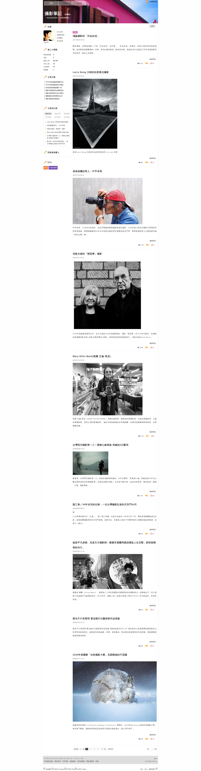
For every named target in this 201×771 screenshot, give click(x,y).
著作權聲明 (81, 761)
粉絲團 (48, 769)
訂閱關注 (60, 38)
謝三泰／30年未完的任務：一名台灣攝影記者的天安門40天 (105, 504)
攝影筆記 (53, 13)
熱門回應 (57, 117)
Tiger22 (46, 42)
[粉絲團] (44, 768)
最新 (152, 26)
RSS (45, 168)
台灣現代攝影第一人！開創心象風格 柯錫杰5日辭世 (101, 445)
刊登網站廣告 (48, 761)
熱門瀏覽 (48, 117)
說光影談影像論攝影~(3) (54, 87)
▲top (155, 758)
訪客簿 (79, 3)
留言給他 (60, 41)
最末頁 (110, 749)
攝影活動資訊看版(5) (52, 99)
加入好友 (60, 32)
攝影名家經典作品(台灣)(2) (54, 93)
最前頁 (76, 749)
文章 (51, 3)
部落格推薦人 (53, 152)
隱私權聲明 (90, 761)
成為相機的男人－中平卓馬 (87, 171)
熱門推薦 (67, 117)
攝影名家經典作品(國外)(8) (54, 90)
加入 (146, 769)
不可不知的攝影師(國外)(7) (54, 82)
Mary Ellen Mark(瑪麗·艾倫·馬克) (92, 356)
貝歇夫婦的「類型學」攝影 (87, 253)
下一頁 (103, 749)
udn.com (154, 761)
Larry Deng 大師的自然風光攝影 (91, 72)
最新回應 (57, 114)
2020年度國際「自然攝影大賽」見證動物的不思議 (100, 654)
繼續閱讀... (153, 59)
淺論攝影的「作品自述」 (86, 36)
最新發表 (48, 114)
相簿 (65, 3)
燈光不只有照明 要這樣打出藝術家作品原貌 (96, 618)
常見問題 (65, 761)
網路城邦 (152, 769)
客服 (97, 761)
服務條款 (73, 761)
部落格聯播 (53, 168)
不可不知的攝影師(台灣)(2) (54, 85)
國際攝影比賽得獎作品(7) (54, 96)
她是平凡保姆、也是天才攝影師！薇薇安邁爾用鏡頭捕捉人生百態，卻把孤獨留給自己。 (114, 545)
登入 (141, 769)
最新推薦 (67, 114)
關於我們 (58, 761)
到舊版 (67, 14)
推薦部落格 (60, 35)
